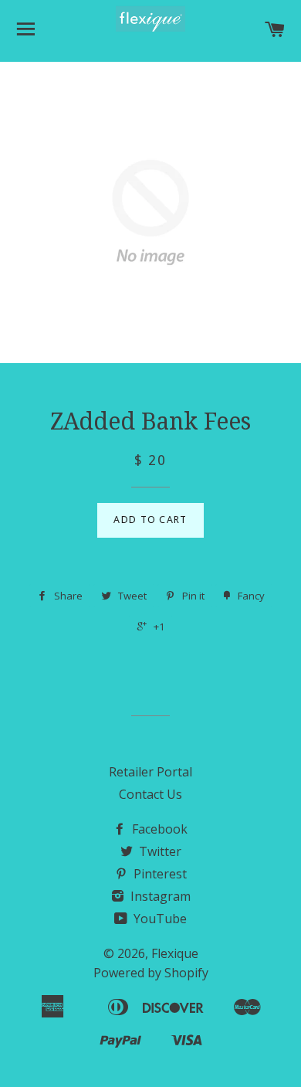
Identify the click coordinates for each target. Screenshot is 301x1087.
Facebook (158, 828)
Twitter (158, 851)
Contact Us (150, 794)
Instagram (159, 896)
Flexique (174, 953)
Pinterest (158, 873)
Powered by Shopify (150, 972)
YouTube (158, 918)
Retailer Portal (150, 771)
